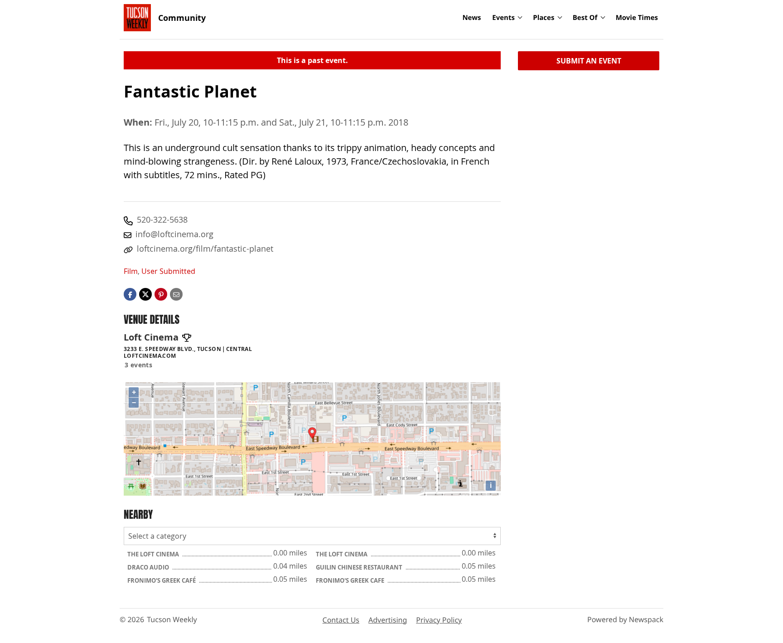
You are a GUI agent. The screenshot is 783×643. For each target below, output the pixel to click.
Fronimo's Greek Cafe (351, 580)
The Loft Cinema (153, 554)
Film (131, 271)
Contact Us (341, 620)
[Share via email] (176, 294)
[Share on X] (145, 294)
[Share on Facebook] (130, 294)
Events (503, 17)
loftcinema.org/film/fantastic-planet (205, 248)
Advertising (387, 620)
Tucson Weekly (172, 619)
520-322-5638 (162, 219)
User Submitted (168, 271)
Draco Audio (148, 567)
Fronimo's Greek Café (162, 580)
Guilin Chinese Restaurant (360, 567)
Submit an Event (588, 61)
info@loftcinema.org (174, 234)
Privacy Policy (439, 620)
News (471, 17)
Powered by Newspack (625, 619)
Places (543, 17)
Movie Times (637, 17)
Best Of (585, 17)
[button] (161, 294)
